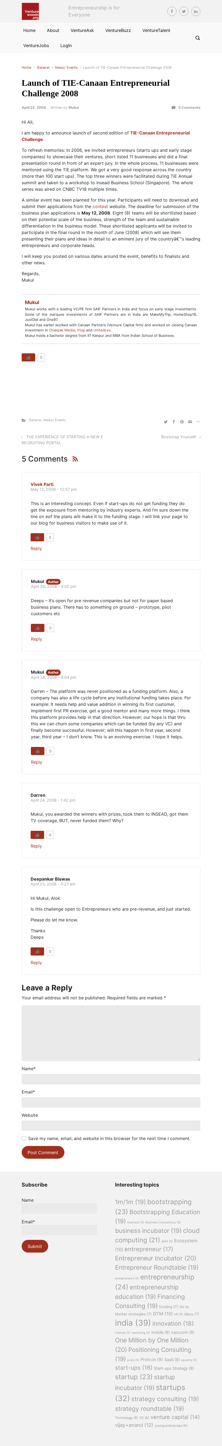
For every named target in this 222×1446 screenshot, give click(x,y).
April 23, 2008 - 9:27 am (53, 884)
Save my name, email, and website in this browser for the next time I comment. (109, 1138)
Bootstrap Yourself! (178, 436)
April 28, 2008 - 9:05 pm (53, 586)
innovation (173, 1323)
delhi (167, 1241)
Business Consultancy (163, 1222)
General (43, 67)
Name (29, 1068)
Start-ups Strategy (174, 1368)
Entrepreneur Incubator (155, 1258)
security (189, 1360)
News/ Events (66, 67)
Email (28, 1092)
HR (178, 1314)
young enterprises (171, 1426)
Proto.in (152, 1359)
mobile (160, 1332)
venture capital (175, 1417)
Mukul (73, 108)
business (135, 1222)
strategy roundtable (149, 1408)
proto (133, 1360)
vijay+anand (134, 1425)
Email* (28, 1221)
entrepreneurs (127, 1278)
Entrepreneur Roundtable (157, 1267)
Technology (126, 1418)
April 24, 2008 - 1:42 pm (53, 800)
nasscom (182, 1332)
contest (100, 206)
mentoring (141, 1333)
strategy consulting (165, 1398)
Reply (36, 548)
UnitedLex (102, 330)
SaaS (172, 1359)
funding (168, 1307)
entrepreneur (149, 1249)
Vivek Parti (42, 484)
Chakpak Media (62, 330)
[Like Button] (28, 357)
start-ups (134, 1367)
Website (30, 1115)
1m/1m (130, 1201)
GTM (163, 1313)
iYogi (81, 330)
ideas (191, 1314)
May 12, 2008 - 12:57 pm (54, 489)
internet (122, 1333)
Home (26, 67)
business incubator (148, 1230)
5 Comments (189, 108)
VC (144, 1418)
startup (134, 1377)
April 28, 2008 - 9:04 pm (53, 677)
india (133, 1323)
